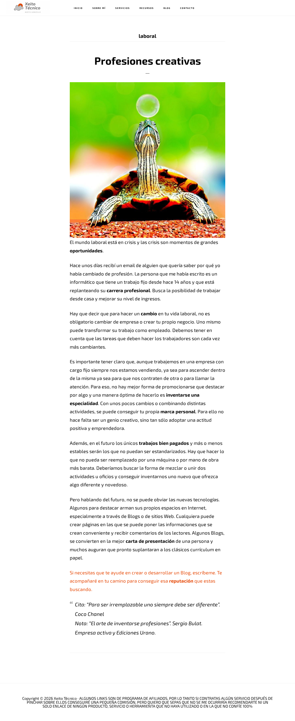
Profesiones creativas (147, 60)
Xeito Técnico (28, 8)
